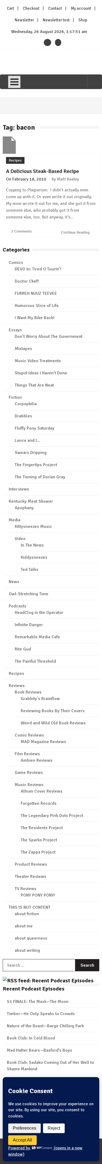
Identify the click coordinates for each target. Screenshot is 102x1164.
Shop (82, 20)
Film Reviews (27, 754)
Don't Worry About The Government (48, 336)
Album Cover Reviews (42, 791)
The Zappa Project (38, 852)
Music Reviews (29, 784)
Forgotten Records (39, 803)
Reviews (17, 685)
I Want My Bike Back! (34, 318)
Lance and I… (27, 440)
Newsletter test (56, 20)
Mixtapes (23, 348)
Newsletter (24, 20)
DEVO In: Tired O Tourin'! (38, 269)
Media (14, 520)
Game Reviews (29, 772)
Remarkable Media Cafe (37, 637)
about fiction (27, 914)
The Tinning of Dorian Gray (40, 477)
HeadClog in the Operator (39, 612)
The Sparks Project (39, 840)
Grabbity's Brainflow (40, 698)
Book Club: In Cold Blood (31, 1038)
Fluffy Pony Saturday (34, 428)
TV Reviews (25, 888)
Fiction (15, 397)
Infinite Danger (29, 624)
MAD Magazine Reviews (43, 741)
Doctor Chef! (27, 281)
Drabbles (23, 416)
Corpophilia (26, 404)
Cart (10, 8)
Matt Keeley (68, 179)
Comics (16, 262)
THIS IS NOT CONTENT (29, 907)
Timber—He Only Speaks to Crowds (41, 1013)
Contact (55, 8)
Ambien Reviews (36, 760)
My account (81, 8)
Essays (15, 330)
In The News (32, 545)
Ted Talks (29, 569)
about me (24, 926)
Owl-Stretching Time (28, 594)
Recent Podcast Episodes (33, 988)
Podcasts (17, 606)
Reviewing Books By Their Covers (53, 711)
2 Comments (21, 231)
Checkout (31, 8)
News (14, 581)
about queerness (31, 938)
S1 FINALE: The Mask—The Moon (38, 1001)
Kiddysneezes (34, 557)
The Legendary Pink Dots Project (52, 815)
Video (20, 538)
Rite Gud (23, 649)
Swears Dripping (31, 452)
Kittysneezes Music (33, 526)
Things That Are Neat (34, 385)
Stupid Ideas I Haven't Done (41, 373)
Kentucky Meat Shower (31, 501)
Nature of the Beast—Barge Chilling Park (45, 1026)
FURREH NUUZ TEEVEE (36, 293)
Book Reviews (28, 692)
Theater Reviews (30, 876)
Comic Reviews (29, 735)
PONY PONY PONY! (38, 895)
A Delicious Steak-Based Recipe (42, 171)
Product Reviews (31, 864)
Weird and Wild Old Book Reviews (53, 723)
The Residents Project (42, 828)
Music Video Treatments (38, 361)
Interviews (19, 489)
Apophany (24, 508)
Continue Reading (75, 232)
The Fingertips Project (36, 464)
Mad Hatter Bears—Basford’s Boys (39, 1050)
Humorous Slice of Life (37, 305)
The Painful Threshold (35, 661)
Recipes (15, 160)
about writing (27, 950)
